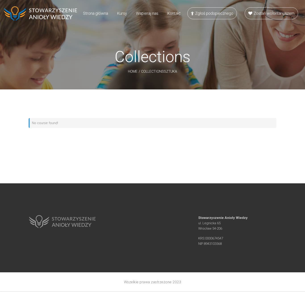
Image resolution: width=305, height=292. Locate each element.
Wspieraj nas (147, 13)
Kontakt (174, 13)
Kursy (122, 13)
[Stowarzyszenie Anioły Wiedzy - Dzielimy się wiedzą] (40, 13)
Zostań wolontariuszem (274, 13)
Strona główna (95, 13)
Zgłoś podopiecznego (214, 13)
